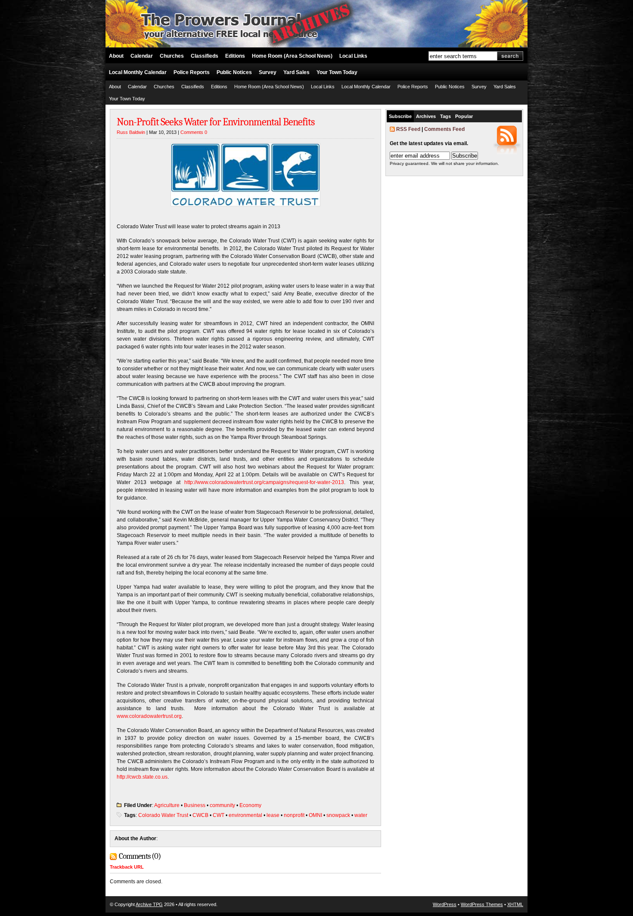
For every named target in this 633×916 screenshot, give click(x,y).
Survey (267, 72)
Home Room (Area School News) (292, 56)
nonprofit (294, 815)
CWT (218, 815)
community (222, 805)
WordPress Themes (482, 904)
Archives (426, 116)
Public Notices (234, 72)
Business (194, 805)
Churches (172, 56)
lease (273, 815)
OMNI (315, 815)
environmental (245, 815)
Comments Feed (444, 129)
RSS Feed (408, 129)
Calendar (141, 56)
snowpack (338, 815)
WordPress (444, 904)
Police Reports (192, 72)
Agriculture (167, 805)
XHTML (515, 904)
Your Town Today (336, 72)
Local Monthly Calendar (138, 72)
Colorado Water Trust (163, 815)
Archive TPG (149, 904)
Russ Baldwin (131, 132)
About (116, 56)
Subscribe (400, 116)
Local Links (353, 56)
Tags (445, 116)
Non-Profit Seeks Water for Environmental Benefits (215, 122)
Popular (464, 116)
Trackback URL (127, 866)
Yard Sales (296, 72)
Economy (250, 805)
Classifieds (204, 56)
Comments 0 (193, 132)
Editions (235, 56)
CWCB (200, 815)
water (360, 815)
